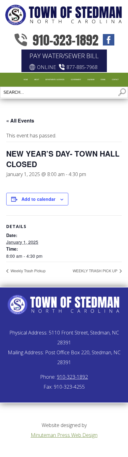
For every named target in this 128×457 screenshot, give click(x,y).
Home (26, 79)
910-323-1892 (65, 40)
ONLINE (46, 67)
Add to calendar (38, 199)
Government (76, 79)
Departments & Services (55, 79)
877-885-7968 (82, 67)
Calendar (90, 79)
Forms (103, 79)
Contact (115, 79)
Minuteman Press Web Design (64, 435)
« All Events (20, 120)
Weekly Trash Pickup (28, 270)
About (36, 79)
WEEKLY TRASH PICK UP (95, 270)
